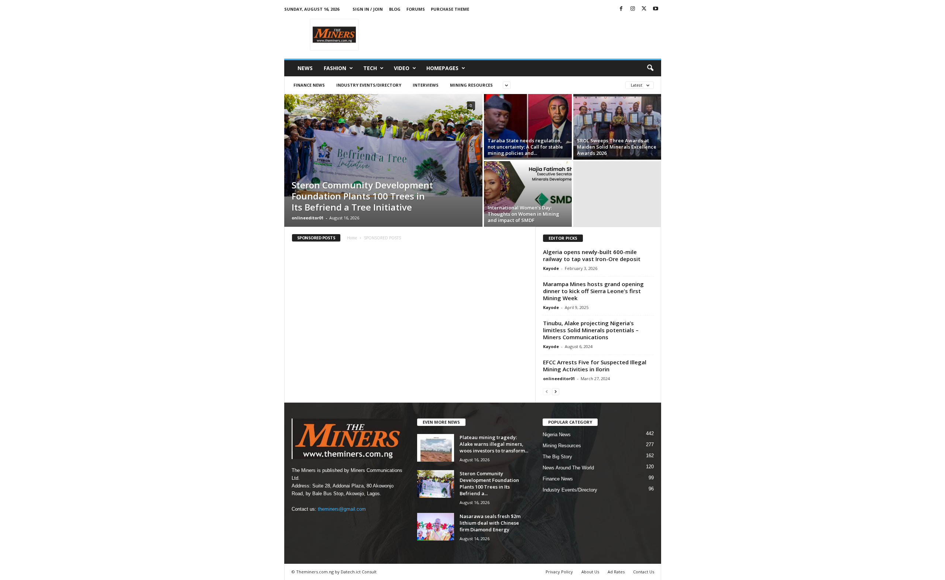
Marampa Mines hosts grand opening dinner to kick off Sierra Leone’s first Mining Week (593, 291)
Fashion (335, 68)
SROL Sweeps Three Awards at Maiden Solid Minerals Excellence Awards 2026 (616, 146)
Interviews (426, 85)
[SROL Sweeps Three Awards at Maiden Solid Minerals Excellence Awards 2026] (617, 127)
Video (401, 68)
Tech (370, 68)
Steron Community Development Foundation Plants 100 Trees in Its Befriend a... (489, 483)
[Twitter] (644, 9)
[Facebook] (621, 9)
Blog (395, 9)
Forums (415, 9)
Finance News (309, 85)
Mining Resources (471, 85)
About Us (590, 571)
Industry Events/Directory (368, 85)
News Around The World (568, 467)
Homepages (442, 68)
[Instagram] (632, 9)
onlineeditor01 (307, 217)
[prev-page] (546, 391)
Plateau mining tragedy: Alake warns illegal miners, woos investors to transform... (494, 444)
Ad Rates (616, 571)
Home (352, 237)
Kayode (551, 268)
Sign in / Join (368, 9)
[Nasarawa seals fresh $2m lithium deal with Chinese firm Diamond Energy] (435, 527)
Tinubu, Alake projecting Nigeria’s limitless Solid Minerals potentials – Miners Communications (591, 330)
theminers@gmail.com (342, 509)
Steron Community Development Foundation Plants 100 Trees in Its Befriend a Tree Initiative (362, 196)
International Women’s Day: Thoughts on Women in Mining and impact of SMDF (523, 213)
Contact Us (643, 571)
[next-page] (555, 391)
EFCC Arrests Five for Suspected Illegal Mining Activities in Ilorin (594, 365)
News (305, 68)
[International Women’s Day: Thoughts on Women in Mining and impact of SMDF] (528, 194)
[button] (650, 68)
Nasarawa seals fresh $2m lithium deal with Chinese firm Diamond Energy (490, 523)
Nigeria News (557, 434)
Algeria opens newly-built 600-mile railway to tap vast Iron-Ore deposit (591, 255)
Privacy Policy (559, 571)
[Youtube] (655, 9)
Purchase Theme (450, 9)
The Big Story (557, 456)
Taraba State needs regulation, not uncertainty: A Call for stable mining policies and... (525, 146)
